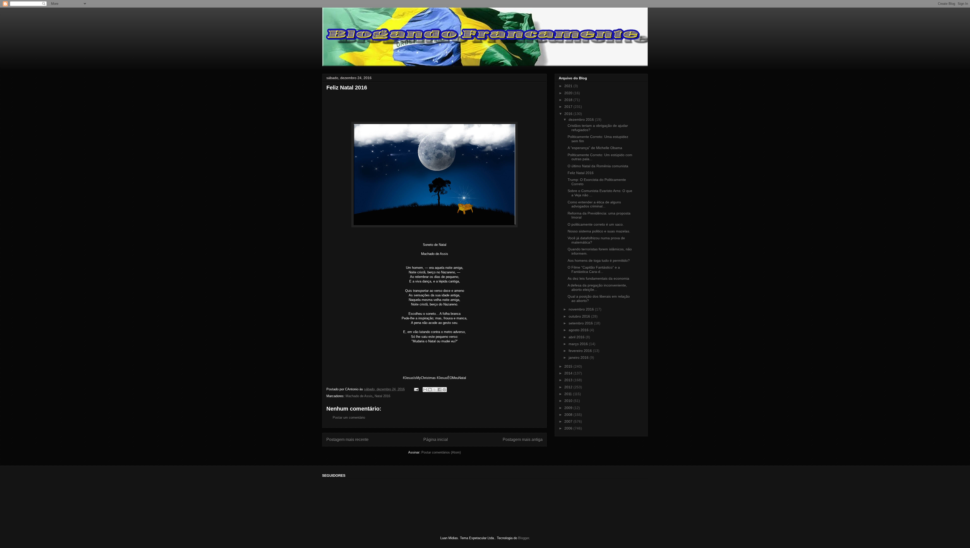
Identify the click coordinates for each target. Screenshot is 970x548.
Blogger (523, 538)
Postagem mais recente (347, 439)
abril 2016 (577, 337)
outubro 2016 (580, 316)
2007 (568, 421)
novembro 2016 (582, 309)
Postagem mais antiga (523, 439)
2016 (568, 114)
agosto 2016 (579, 330)
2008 (568, 415)
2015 (568, 366)
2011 (568, 394)
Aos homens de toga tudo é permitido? (599, 260)
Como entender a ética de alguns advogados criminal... (594, 204)
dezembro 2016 (582, 119)
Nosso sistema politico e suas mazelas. (599, 231)
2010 (568, 401)
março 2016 (579, 344)
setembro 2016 (581, 323)
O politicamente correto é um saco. (596, 224)
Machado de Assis (359, 396)
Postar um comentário (349, 417)
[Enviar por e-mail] (425, 389)
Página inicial (435, 439)
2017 (568, 107)
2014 (568, 373)
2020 (568, 93)
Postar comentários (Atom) (441, 452)
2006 (568, 428)
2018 (568, 100)
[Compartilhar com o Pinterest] (444, 389)
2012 (568, 387)
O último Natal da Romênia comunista (598, 166)
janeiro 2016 (579, 357)
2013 (568, 380)
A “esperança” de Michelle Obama (595, 148)
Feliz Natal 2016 (581, 173)
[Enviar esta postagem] (416, 389)
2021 (568, 86)
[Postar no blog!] (429, 389)
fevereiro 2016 (581, 351)
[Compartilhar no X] (434, 389)
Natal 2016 (382, 396)
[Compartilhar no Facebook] (439, 389)
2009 (568, 408)
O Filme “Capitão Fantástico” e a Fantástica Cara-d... (594, 269)
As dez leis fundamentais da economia (598, 278)
